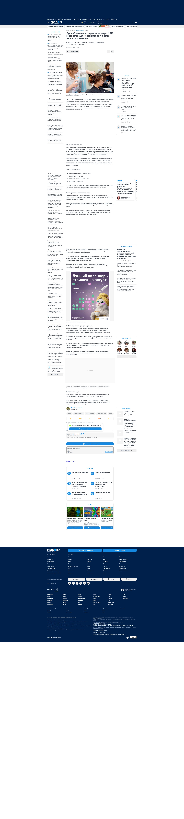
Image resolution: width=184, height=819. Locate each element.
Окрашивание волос (101, 413)
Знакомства (67, 19)
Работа (105, 566)
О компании (50, 561)
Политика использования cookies (100, 630)
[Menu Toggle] (48, 23)
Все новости (55, 32)
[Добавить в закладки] (108, 51)
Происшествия (107, 564)
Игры (112, 19)
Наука (88, 568)
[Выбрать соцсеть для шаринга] (112, 51)
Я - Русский (72, 434)
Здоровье (70, 573)
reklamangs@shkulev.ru (97, 618)
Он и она (105, 557)
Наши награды (51, 564)
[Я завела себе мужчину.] (69, 475)
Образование (90, 573)
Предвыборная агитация (53, 570)
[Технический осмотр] (93, 475)
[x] (84, 583)
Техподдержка (51, 568)
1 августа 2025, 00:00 (70, 47)
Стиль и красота (123, 559)
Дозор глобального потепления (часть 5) (79, 493)
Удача (110, 413)
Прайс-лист (50, 559)
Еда (69, 568)
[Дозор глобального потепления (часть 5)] (69, 496)
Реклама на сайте (51, 557)
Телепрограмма (86, 19)
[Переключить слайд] (112, 512)
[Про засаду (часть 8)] (93, 496)
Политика (105, 561)
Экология (121, 564)
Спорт (120, 557)
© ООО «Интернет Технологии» (54, 637)
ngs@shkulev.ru (63, 628)
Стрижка (69, 413)
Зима (88, 557)
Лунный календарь (90, 413)
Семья (104, 573)
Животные (71, 570)
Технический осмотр (102, 472)
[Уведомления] (132, 23)
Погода (74, 19)
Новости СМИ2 (70, 461)
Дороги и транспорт (73, 566)
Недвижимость (51, 19)
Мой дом (89, 566)
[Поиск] (129, 23)
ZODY (116, 19)
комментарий (74, 51)
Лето (88, 564)
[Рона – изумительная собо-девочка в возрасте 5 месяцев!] (69, 486)
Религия (105, 570)
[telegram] (69, 583)
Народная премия (123, 570)
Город (69, 564)
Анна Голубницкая (76, 407)
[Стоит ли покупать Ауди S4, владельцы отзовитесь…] (93, 486)
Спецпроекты (122, 568)
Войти (71, 452)
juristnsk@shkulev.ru (80, 629)
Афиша (93, 19)
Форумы (79, 19)
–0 (111, 440)
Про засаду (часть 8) (102, 493)
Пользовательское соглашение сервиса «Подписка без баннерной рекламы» (108, 634)
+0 (107, 440)
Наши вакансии (51, 566)
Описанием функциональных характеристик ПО (102, 624)
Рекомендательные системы (99, 632)
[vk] (73, 583)
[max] (80, 583)
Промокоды (60, 19)
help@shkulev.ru (57, 630)
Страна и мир (122, 561)
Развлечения (106, 568)
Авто (69, 557)
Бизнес (70, 559)
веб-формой (71, 630)
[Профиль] (135, 23)
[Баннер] (104, 26)
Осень (104, 559)
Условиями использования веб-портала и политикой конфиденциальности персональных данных (113, 625)
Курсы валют (106, 19)
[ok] (77, 583)
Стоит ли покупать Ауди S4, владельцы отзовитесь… (103, 484)
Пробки (92, 22)
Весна (69, 561)
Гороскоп (99, 19)
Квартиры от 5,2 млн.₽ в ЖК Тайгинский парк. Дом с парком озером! (54, 183)
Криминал (89, 559)
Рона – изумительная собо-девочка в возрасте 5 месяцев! (79, 484)
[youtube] (88, 583)
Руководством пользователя (99, 623)
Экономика (122, 566)
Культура (89, 561)
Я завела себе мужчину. (80, 472)
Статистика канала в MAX (54, 573)
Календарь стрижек (78, 413)
